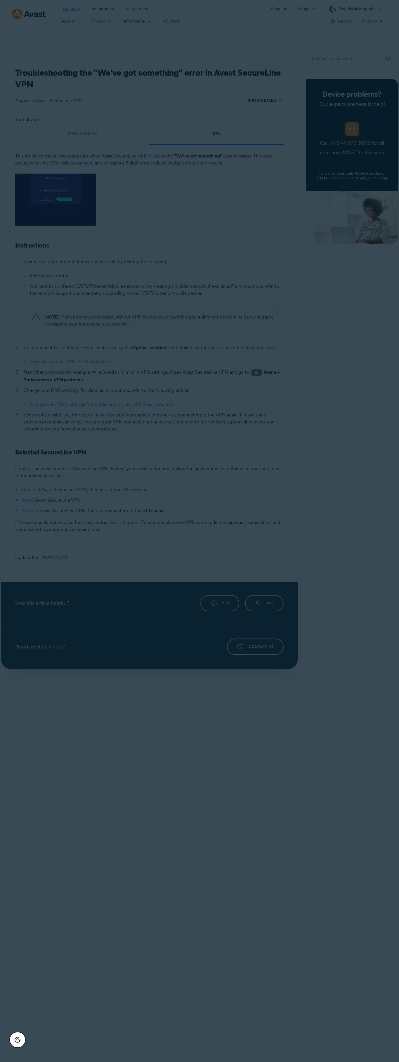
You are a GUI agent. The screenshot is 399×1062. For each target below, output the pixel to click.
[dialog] (199, 531)
